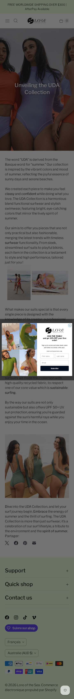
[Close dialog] (69, 325)
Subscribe (55, 368)
